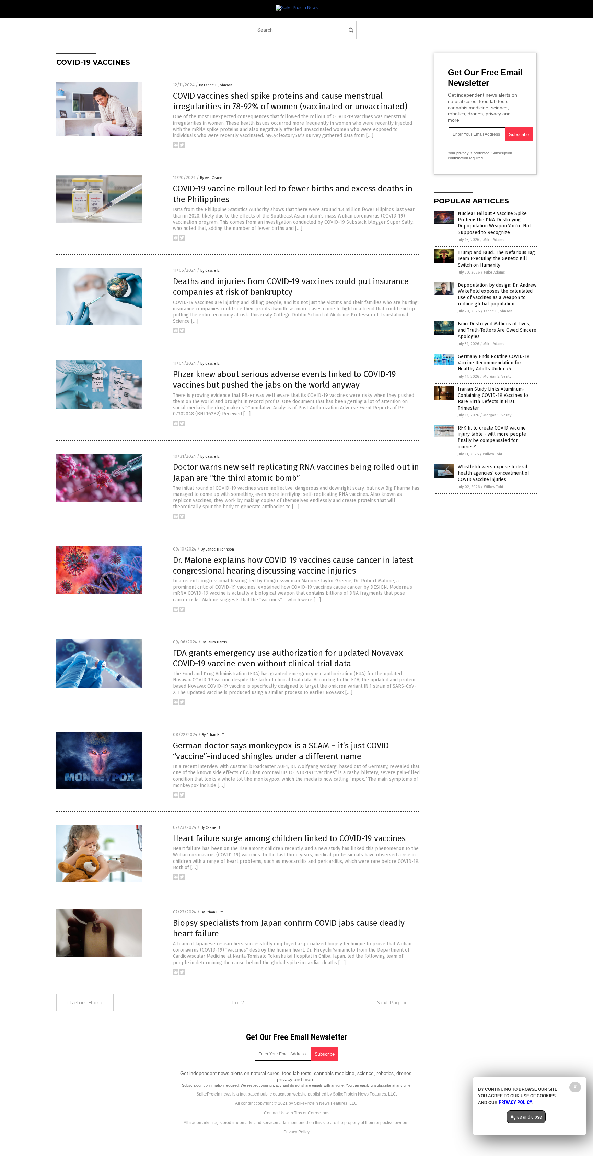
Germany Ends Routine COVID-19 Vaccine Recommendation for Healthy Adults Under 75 (494, 363)
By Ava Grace (211, 178)
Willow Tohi (492, 454)
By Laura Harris (214, 642)
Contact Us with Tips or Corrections (296, 1113)
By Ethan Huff (213, 735)
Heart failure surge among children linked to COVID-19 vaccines (289, 838)
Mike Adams (493, 239)
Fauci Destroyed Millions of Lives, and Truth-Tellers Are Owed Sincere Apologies (497, 330)
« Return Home (85, 1003)
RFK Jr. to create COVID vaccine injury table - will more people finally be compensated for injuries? (492, 437)
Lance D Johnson (498, 311)
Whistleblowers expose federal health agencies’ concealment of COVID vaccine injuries (493, 473)
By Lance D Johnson (215, 85)
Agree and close (526, 1117)
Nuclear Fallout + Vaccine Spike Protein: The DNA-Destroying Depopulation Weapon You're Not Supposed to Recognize (494, 223)
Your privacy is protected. (469, 153)
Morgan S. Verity (497, 376)
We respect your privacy (261, 1085)
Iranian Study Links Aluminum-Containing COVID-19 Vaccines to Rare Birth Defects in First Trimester (493, 398)
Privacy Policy (296, 1132)
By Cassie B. (210, 270)
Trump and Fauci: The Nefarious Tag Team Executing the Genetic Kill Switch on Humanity (496, 258)
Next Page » (391, 1003)
